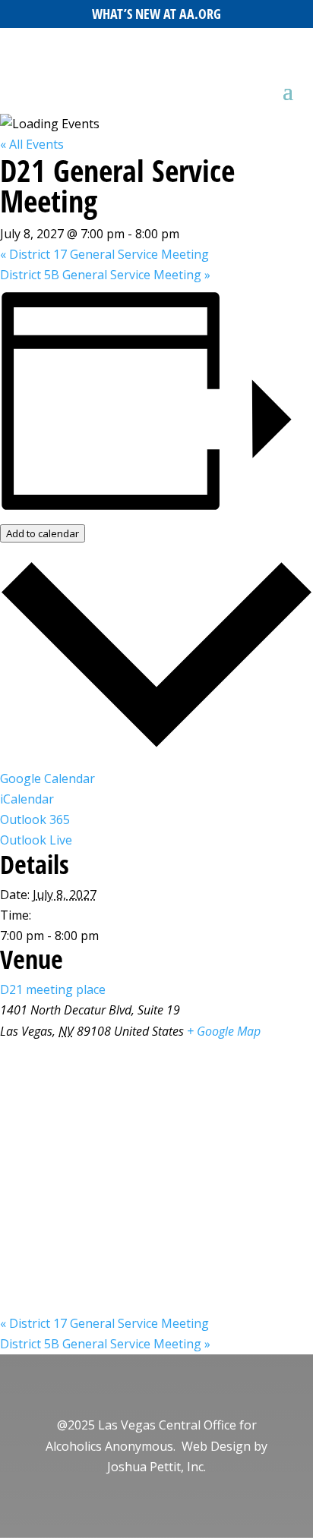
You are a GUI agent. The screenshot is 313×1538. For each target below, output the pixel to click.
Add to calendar (42, 533)
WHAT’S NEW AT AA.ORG (156, 14)
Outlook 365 (35, 819)
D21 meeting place (53, 989)
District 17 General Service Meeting (104, 254)
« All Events (32, 144)
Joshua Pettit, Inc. (156, 1466)
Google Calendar (47, 778)
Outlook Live (36, 840)
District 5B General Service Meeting (105, 274)
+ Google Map (224, 1031)
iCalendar (27, 799)
